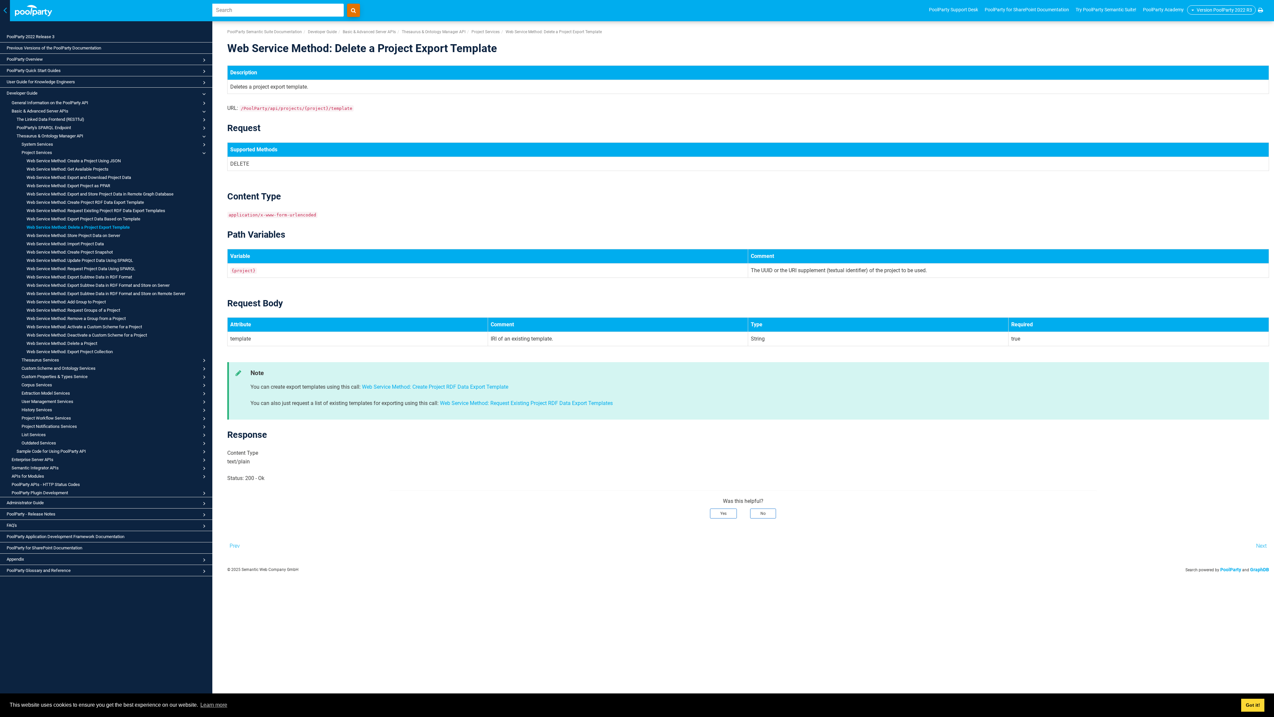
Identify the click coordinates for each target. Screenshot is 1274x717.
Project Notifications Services (49, 426)
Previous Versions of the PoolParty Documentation (54, 47)
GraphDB (1259, 569)
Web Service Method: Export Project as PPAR (68, 185)
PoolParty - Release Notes (31, 514)
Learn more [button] (213, 705)
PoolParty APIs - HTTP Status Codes (46, 484)
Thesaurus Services (40, 360)
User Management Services (47, 401)
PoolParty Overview (25, 59)
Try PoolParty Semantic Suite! (1106, 9)
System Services (37, 144)
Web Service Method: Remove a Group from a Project (76, 318)
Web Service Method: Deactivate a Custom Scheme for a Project (87, 335)
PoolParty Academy (1163, 9)
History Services (37, 409)
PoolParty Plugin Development (40, 492)
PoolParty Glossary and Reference (39, 570)
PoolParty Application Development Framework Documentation (65, 536)
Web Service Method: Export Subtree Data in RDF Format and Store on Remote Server (106, 293)
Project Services (37, 152)
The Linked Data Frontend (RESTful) (50, 119)
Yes (723, 513)
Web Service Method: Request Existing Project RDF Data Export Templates (96, 210)
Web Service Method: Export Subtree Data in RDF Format (79, 277)
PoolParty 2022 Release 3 (30, 36)
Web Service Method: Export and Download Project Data (79, 177)
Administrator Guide (25, 502)
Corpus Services (37, 384)
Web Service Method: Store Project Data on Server (73, 235)
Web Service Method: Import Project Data (65, 243)
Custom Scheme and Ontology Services (59, 368)
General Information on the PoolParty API (50, 102)
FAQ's (12, 525)
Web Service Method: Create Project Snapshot (70, 252)
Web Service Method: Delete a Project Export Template (78, 227)
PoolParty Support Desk (953, 9)
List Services (34, 434)
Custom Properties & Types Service (55, 376)
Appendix (15, 559)
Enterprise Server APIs (32, 459)
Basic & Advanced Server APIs (40, 111)
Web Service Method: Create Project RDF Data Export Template (85, 202)
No (763, 513)
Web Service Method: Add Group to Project (66, 301)
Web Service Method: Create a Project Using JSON (74, 160)
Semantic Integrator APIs (35, 467)
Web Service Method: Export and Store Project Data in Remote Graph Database (100, 194)
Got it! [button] (1253, 705)
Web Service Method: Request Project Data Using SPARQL (81, 268)
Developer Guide (22, 93)
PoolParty (1230, 569)
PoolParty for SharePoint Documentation (44, 547)
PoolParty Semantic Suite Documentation (264, 32)
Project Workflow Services (46, 418)
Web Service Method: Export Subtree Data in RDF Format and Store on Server (98, 285)
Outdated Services (39, 442)
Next (1261, 546)
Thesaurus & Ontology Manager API (50, 135)
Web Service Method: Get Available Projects (67, 169)
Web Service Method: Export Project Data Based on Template (83, 218)
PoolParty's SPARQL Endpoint (44, 127)
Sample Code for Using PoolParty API (51, 451)
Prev (235, 546)
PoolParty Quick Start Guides (34, 70)
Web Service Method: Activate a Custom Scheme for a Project (84, 326)
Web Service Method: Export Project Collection (70, 351)
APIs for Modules (28, 476)
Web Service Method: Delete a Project (62, 343)
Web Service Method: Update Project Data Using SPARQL (80, 260)
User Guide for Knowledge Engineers (41, 81)
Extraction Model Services (46, 393)
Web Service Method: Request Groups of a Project (73, 310)
